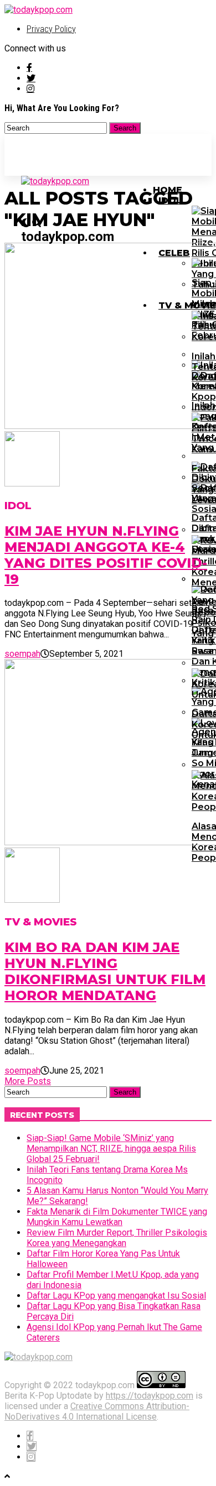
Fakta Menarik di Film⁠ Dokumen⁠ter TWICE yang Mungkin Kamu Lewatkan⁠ (117, 1216)
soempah (22, 653)
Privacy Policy (51, 29)
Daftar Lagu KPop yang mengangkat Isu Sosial (116, 1295)
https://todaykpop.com (149, 1395)
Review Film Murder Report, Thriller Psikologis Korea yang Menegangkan (117, 1237)
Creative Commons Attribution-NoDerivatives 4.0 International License (96, 1411)
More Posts (27, 1081)
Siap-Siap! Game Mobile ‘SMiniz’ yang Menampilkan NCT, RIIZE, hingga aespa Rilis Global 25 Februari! (111, 1148)
